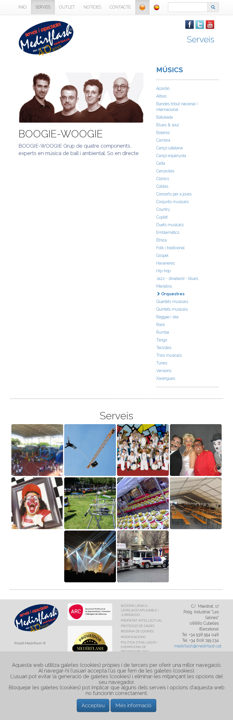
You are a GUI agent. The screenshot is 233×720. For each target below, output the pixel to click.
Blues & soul (167, 125)
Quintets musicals (172, 309)
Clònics (162, 178)
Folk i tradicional (170, 247)
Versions (163, 370)
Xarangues (165, 378)
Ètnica (161, 240)
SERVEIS (43, 7)
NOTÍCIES (92, 7)
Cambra (163, 140)
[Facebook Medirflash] (189, 24)
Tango (161, 340)
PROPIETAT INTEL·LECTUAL (142, 620)
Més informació (133, 705)
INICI (22, 7)
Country (163, 209)
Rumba (162, 332)
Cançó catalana (169, 148)
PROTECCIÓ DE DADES (138, 626)
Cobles (162, 186)
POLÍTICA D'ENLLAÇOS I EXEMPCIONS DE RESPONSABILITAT (139, 646)
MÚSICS (169, 70)
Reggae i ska (167, 317)
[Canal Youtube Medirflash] (210, 24)
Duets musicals (170, 224)
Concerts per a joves (174, 194)
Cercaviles (165, 171)
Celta (160, 163)
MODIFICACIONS (133, 637)
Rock (160, 324)
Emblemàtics (167, 232)
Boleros (163, 132)
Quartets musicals (172, 301)
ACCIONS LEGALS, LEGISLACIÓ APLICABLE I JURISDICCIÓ (140, 610)
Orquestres (172, 294)
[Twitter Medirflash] (199, 24)
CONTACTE (120, 7)
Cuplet (162, 217)
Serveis (201, 39)
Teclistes (163, 347)
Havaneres (165, 263)
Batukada (164, 117)
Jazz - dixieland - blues (177, 278)
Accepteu (93, 705)
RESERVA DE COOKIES (137, 631)
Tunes (161, 363)
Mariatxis (164, 286)
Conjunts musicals (172, 201)
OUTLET (67, 7)
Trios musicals (169, 355)
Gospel (162, 255)
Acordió (162, 88)
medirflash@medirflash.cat (197, 646)
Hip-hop (163, 271)
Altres (161, 96)
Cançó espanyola (171, 155)
